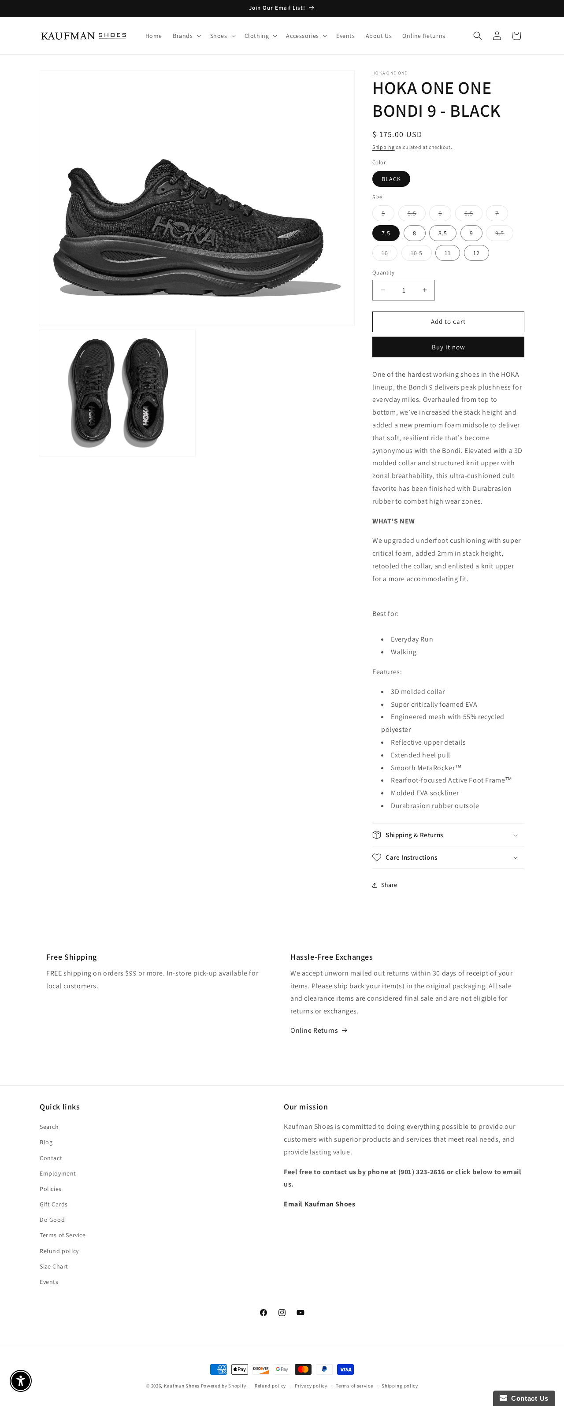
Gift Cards (54, 1204)
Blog (46, 1142)
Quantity (383, 272)
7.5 (386, 233)
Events (49, 1282)
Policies (51, 1189)
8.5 (442, 233)
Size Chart (54, 1266)
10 (389, 255)
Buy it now (448, 347)
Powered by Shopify (223, 1386)
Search (49, 1127)
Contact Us (528, 1398)
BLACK (391, 179)
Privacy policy (311, 1385)
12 (476, 253)
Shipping (383, 147)
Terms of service (354, 1385)
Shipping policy (400, 1385)
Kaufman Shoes (182, 1386)
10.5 (421, 255)
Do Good (52, 1220)
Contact (51, 1158)
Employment (58, 1173)
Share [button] (389, 885)
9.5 (504, 235)
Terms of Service (63, 1235)
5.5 (417, 215)
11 (448, 253)
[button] (186, 35)
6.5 (473, 215)
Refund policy (59, 1251)
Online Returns (314, 1030)
